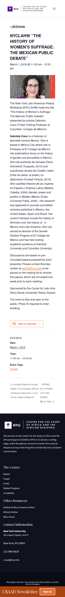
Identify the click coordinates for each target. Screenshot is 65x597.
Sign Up (47, 591)
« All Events (17, 26)
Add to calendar (27, 323)
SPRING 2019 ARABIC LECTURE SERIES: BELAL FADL (46, 393)
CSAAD (14, 369)
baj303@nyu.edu (32, 268)
